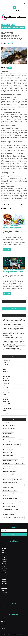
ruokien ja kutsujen (7, 484)
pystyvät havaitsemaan (19, 479)
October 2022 (6, 392)
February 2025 (6, 374)
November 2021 (7, 408)
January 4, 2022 (8, 275)
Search (14, 301)
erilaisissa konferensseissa (9, 428)
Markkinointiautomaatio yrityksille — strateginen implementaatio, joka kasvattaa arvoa (14, 333)
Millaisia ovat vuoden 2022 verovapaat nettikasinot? (13, 271)
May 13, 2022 (8, 231)
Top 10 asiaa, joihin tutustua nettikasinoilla (12, 227)
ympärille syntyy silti (18, 517)
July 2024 (5, 378)
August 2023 (6, 385)
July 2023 (5, 387)
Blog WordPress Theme (9, 634)
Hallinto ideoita (5, 24)
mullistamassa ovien (19, 463)
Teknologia (3, 623)
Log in (2, 606)
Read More (7, 250)
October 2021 (6, 410)
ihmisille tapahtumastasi (8, 436)
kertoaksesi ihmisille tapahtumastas (11, 444)
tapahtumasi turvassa (19, 493)
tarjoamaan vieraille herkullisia (10, 498)
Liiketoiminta (3, 621)
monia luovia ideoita (7, 463)
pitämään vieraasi (7, 479)
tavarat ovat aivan (18, 501)
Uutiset (13, 24)
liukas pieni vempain (7, 452)
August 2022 (6, 394)
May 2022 (5, 399)
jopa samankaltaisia (19, 439)
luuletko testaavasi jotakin (9, 455)
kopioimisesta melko (8, 447)
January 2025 (6, 376)
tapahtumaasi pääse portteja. (9, 490)
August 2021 (6, 412)
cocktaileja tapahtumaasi (8, 422)
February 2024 (6, 383)
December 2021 (7, 406)
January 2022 (6, 403)
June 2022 (5, 396)
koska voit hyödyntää (8, 449)
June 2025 (5, 367)
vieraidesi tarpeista (7, 509)
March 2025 (6, 371)
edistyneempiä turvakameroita (10, 425)
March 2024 (6, 380)
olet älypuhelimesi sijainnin (9, 474)
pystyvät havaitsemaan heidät (10, 482)
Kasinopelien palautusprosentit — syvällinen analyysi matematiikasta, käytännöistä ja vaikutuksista (14, 343)
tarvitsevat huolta (7, 501)
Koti (3, 619)
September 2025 (7, 360)
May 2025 (5, 369)
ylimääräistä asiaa (7, 517)
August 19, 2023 (6, 42)
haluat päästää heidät (8, 433)
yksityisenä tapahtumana (8, 514)
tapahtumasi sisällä (7, 493)
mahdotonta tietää (7, 457)
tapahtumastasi (6, 495)
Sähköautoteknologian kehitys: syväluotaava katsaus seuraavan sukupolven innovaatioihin (11, 348)
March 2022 (6, 401)
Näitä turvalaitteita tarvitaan (9, 468)
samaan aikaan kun (19, 484)
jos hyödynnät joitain (7, 441)
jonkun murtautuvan (7, 439)
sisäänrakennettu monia (8, 487)
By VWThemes (21, 634)
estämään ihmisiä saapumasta (10, 430)
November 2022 (7, 390)
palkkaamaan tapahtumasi (9, 476)
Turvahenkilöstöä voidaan (9, 503)
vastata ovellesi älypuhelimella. (10, 506)
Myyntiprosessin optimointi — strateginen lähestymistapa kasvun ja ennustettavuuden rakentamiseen (14, 320)
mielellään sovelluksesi (19, 457)
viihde (3, 628)
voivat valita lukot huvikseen (9, 511)
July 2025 (5, 364)
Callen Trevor (16, 42)
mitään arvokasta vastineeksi (9, 460)
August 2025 (6, 362)
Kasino (3, 617)
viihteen (16, 509)
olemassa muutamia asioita (9, 471)
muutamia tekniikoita (8, 466)
